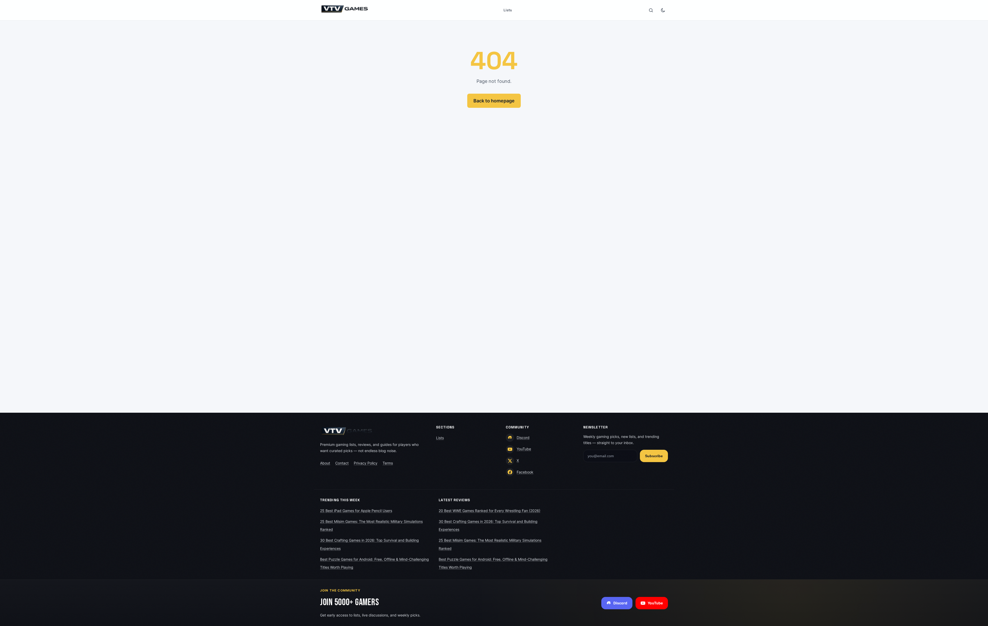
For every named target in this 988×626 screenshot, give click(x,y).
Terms (388, 463)
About (325, 463)
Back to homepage (494, 100)
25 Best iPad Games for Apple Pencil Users (356, 510)
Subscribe (654, 456)
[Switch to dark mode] (663, 10)
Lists (508, 10)
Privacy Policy (365, 463)
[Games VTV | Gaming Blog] (344, 9)
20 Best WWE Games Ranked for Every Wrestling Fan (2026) (489, 510)
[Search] (651, 10)
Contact (342, 463)
